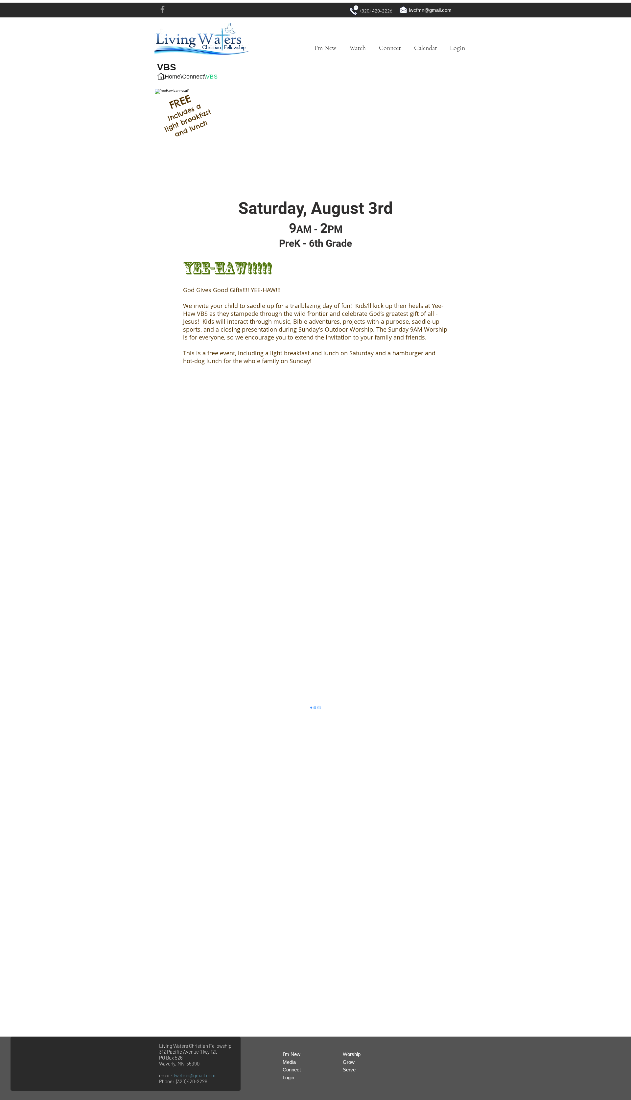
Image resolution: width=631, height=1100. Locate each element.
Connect (193, 76)
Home (172, 76)
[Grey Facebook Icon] (162, 9)
